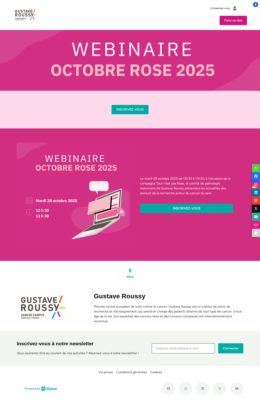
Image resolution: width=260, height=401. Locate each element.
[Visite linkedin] (202, 388)
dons (130, 273)
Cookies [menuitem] (156, 372)
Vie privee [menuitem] (105, 372)
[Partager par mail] (256, 217)
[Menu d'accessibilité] (255, 4)
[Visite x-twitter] (219, 388)
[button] (183, 348)
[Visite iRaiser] (41, 388)
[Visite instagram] (185, 388)
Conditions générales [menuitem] (131, 372)
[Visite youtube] (236, 388)
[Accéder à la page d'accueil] (26, 15)
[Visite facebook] (168, 388)
